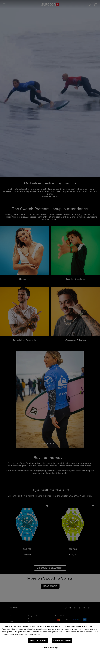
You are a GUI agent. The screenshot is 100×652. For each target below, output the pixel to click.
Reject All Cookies (37, 640)
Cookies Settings (50, 647)
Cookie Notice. (34, 635)
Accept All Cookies (62, 640)
